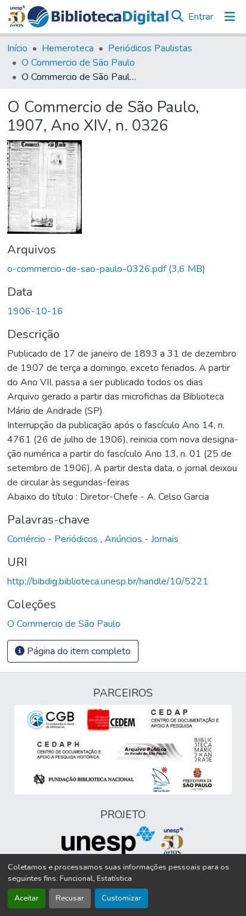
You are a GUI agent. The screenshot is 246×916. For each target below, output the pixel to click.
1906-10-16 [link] (35, 311)
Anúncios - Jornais (141, 539)
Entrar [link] (200, 16)
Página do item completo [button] (77, 651)
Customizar (122, 898)
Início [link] (17, 48)
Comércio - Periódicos (53, 539)
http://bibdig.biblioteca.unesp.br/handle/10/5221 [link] (107, 581)
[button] (98, 17)
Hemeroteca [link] (68, 48)
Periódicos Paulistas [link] (150, 48)
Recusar (70, 898)
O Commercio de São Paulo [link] (78, 62)
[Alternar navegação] (230, 16)
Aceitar (26, 898)
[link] (123, 269)
